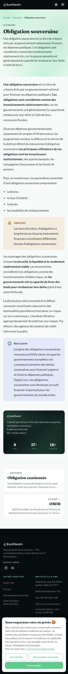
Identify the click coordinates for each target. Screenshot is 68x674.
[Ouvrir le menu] (63, 4)
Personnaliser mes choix (45, 657)
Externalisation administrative (11, 602)
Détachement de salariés (15, 595)
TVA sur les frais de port (47, 604)
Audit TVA (8, 583)
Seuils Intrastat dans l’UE (47, 591)
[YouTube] (12, 568)
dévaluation (14, 301)
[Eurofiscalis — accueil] (12, 4)
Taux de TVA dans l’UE (46, 597)
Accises (7, 589)
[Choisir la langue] (56, 5)
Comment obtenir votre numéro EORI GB (47, 611)
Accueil (6, 17)
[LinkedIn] (6, 568)
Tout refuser (16, 657)
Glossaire (17, 17)
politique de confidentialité (40, 648)
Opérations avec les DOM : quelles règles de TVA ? (49, 583)
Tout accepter (34, 665)
